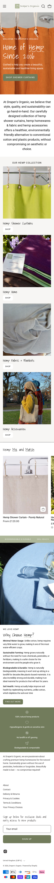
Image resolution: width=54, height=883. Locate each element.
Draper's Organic (15, 866)
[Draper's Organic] (27, 6)
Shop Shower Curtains (20, 77)
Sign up (27, 839)
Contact (6, 789)
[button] (43, 6)
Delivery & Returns (11, 794)
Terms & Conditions (12, 803)
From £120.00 (11, 521)
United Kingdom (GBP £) (12, 861)
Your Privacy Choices (12, 807)
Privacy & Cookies (11, 798)
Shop (8, 229)
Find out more (13, 702)
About (6, 785)
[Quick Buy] (43, 509)
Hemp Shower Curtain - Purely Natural (23, 517)
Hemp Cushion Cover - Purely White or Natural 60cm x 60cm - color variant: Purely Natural (52, 527)
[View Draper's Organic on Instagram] (5, 851)
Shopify (34, 866)
